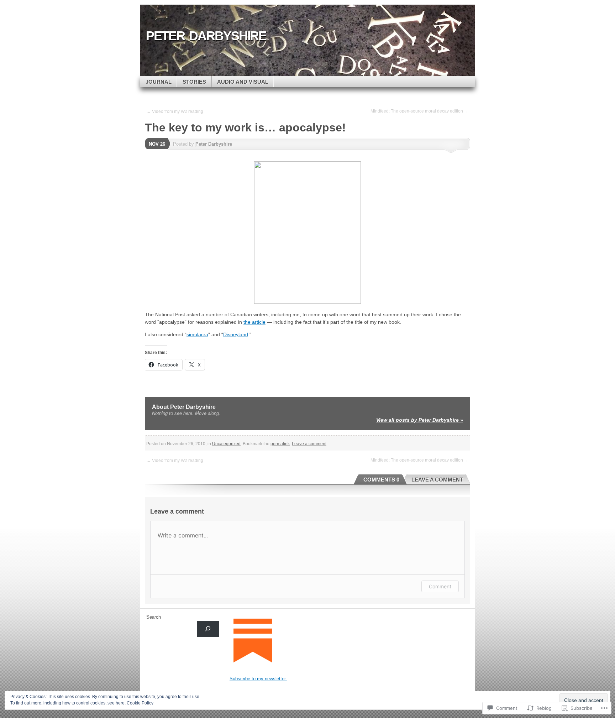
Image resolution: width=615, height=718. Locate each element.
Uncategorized (226, 443)
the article (254, 322)
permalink (280, 443)
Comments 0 (381, 480)
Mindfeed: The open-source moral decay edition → (419, 111)
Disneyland (235, 334)
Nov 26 (157, 144)
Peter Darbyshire (213, 144)
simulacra (197, 334)
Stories (194, 82)
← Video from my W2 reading (175, 111)
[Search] (208, 629)
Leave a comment (309, 443)
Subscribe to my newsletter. (258, 678)
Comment (440, 586)
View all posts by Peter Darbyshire (419, 420)
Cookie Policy (140, 703)
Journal (159, 82)
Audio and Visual (242, 82)
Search (153, 617)
